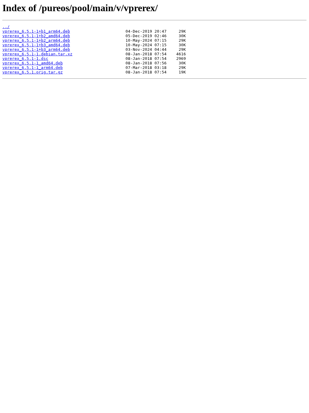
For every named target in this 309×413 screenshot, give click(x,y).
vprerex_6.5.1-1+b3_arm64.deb (36, 49)
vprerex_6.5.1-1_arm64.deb (32, 67)
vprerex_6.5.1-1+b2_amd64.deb (36, 36)
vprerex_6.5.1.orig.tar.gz (32, 72)
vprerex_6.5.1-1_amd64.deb (32, 63)
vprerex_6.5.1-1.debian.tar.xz (37, 54)
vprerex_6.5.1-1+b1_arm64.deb (36, 31)
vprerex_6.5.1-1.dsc (25, 58)
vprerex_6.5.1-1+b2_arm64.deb (36, 40)
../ (6, 26)
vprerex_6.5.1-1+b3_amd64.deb (36, 45)
